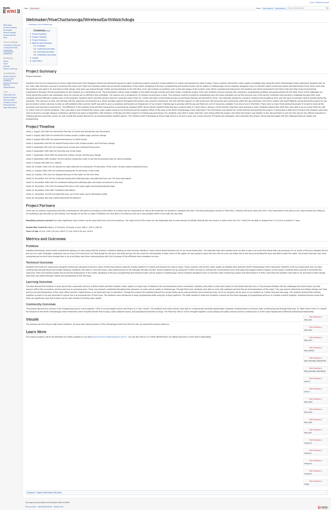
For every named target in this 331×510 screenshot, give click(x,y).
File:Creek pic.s (315, 317)
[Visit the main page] (11, 10)
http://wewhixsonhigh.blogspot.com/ (108, 337)
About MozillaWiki (45, 507)
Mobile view (58, 507)
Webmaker (33, 24)
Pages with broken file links (49, 492)
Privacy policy (30, 507)
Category (31, 492)
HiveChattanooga (45, 24)
